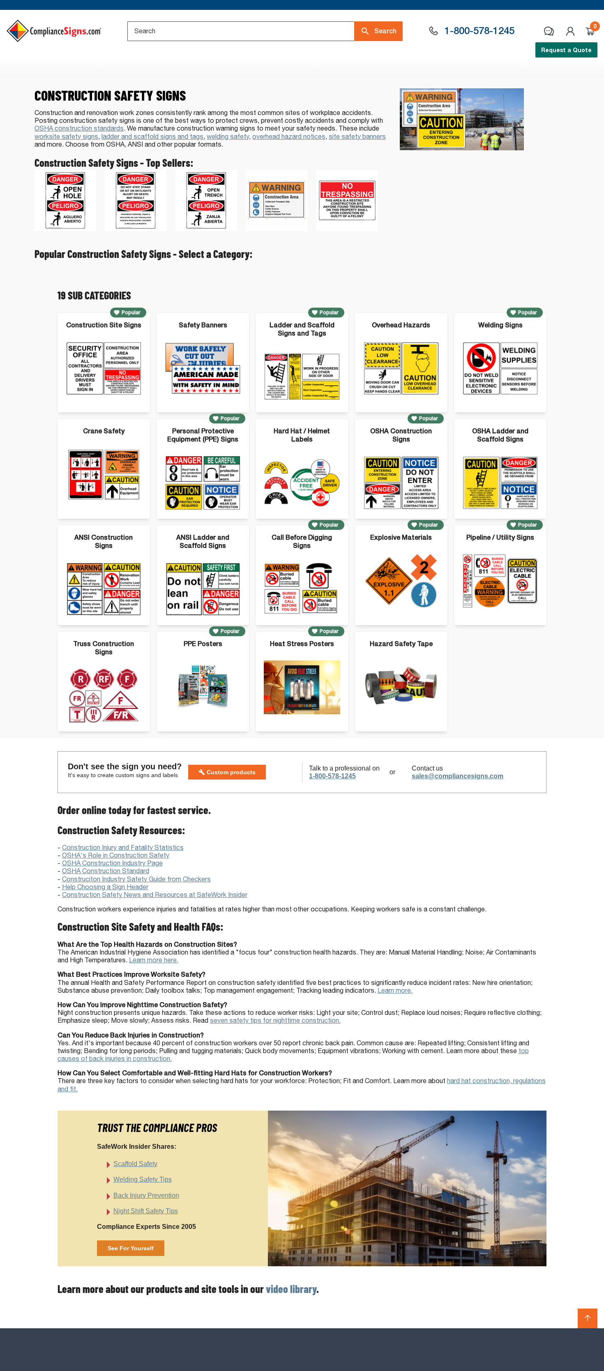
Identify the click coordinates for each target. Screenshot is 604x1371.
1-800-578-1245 (332, 776)
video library (291, 1288)
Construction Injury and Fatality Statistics (123, 847)
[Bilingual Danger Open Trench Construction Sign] (206, 228)
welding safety (228, 136)
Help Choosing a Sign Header (105, 887)
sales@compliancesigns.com (457, 776)
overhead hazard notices (288, 136)
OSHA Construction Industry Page (112, 863)
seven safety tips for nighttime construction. (275, 1020)
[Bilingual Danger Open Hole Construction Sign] (65, 228)
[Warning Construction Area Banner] (276, 228)
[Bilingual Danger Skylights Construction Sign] (135, 228)
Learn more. (395, 990)
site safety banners (357, 136)
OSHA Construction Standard (105, 871)
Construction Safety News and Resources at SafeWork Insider (154, 894)
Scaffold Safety (135, 1163)
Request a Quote (566, 49)
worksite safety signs (66, 136)
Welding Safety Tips (142, 1179)
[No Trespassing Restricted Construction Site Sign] (347, 228)
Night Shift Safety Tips (145, 1211)
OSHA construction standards (79, 128)
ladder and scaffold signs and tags (152, 136)
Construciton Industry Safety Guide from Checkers (136, 879)
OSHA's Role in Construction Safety (115, 855)
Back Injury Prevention (146, 1195)
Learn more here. (153, 960)
